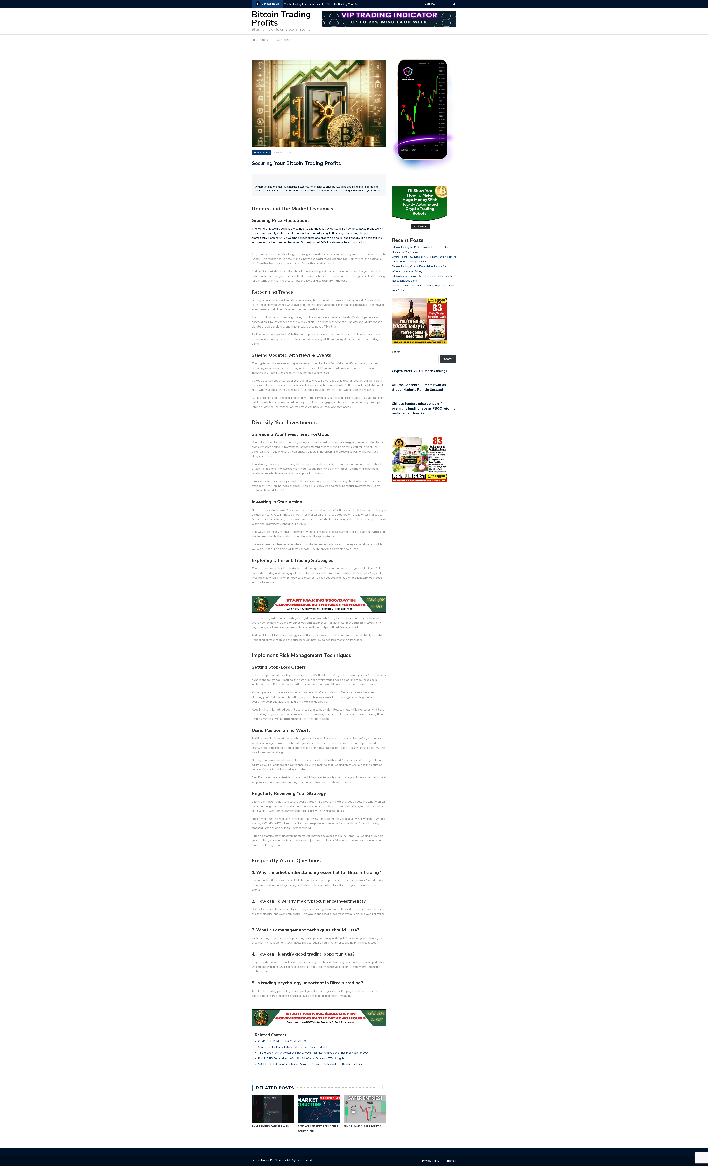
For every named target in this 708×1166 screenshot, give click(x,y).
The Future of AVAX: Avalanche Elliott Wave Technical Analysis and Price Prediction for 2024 (313, 1052)
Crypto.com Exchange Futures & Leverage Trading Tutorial (292, 1047)
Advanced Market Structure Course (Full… (318, 1129)
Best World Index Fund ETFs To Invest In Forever (312, 4)
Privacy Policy (430, 1161)
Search (396, 352)
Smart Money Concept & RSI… (272, 1126)
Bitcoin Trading (262, 152)
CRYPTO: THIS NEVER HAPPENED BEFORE (283, 1041)
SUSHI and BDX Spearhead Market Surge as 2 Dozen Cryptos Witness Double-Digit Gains (311, 1064)
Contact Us (283, 40)
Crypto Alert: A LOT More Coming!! (419, 371)
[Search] (454, 3)
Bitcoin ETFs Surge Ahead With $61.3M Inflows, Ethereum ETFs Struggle (301, 1058)
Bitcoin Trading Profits (281, 19)
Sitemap (451, 1161)
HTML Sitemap (261, 40)
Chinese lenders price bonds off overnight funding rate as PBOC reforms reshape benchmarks (423, 408)
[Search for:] (436, 3)
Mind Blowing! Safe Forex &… (364, 1126)
